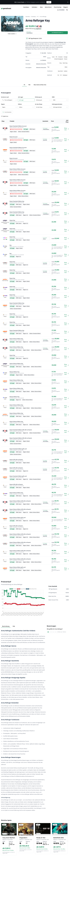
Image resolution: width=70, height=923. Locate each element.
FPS (56, 56)
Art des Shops (38, 104)
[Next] (67, 841)
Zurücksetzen (8, 112)
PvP (61, 75)
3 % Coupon (45, 237)
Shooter (65, 59)
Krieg (61, 63)
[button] (35, 32)
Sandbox (65, 71)
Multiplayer (65, 75)
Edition (20, 104)
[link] (66, 129)
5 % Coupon (45, 171)
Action (53, 56)
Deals (49, 2)
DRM (53, 97)
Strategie (65, 56)
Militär (66, 67)
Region (3, 104)
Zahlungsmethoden (57, 104)
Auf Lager (20, 97)
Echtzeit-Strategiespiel (58, 59)
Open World (60, 71)
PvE (58, 75)
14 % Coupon (45, 339)
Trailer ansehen (11, 33)
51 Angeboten (37, 28)
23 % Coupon (28, 31)
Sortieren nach (5, 97)
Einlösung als (38, 97)
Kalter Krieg (65, 63)
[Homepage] (6, 8)
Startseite (27, 16)
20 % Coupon (45, 203)
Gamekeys (33, 16)
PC (37, 16)
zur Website (43, 60)
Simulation (60, 56)
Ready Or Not (40, 838)
